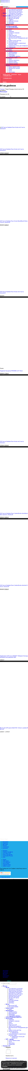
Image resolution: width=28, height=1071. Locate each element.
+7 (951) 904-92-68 (5, 877)
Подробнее (4, 1066)
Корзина (5, 850)
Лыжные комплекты (14, 60)
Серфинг (11, 19)
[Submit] (3, 8)
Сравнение (14, 74)
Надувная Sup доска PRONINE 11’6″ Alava (11, 370)
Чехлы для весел (13, 42)
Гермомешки (12, 47)
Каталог (5, 986)
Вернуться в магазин (11, 1058)
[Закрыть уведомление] (25, 1062)
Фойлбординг (9, 51)
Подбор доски (6, 74)
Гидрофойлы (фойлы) (14, 56)
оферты (9, 980)
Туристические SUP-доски (16, 12)
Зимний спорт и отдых (12, 57)
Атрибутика (12, 1044)
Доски (7, 8)
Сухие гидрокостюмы (14, 66)
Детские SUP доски (14, 18)
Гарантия (5, 843)
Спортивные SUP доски (15, 13)
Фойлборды (12, 55)
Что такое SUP (7, 853)
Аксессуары (9, 29)
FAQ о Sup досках (7, 854)
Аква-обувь (12, 1043)
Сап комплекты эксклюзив (16, 9)
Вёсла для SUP (13, 26)
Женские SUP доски (14, 17)
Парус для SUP (13, 35)
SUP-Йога (11, 23)
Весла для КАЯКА (13, 27)
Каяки (10, 49)
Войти (4, 13)
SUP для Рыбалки (13, 21)
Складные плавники (14, 32)
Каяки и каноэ (9, 48)
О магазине (6, 847)
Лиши (10, 30)
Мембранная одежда (14, 68)
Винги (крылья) (13, 53)
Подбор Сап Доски (8, 852)
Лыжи (10, 59)
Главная (2, 89)
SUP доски (6, 860)
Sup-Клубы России (8, 855)
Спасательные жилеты (12, 64)
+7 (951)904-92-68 (7, 75)
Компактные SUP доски (15, 15)
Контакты (5, 848)
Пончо (10, 70)
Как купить (5, 841)
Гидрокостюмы (7, 864)
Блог (4, 857)
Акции (19, 74)
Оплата (5, 845)
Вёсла (7, 25)
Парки (10, 69)
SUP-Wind (11, 22)
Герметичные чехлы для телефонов (18, 45)
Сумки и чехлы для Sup (15, 40)
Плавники (11, 31)
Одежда (8, 65)
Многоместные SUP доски (16, 14)
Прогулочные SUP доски (15, 10)
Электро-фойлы (13, 52)
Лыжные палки (13, 61)
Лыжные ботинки (13, 62)
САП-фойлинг (6, 862)
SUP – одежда (10, 1039)
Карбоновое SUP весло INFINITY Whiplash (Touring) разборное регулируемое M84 (14, 656)
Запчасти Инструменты (15, 36)
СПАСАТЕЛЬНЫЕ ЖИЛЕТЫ (14, 1017)
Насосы (11, 34)
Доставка (5, 844)
